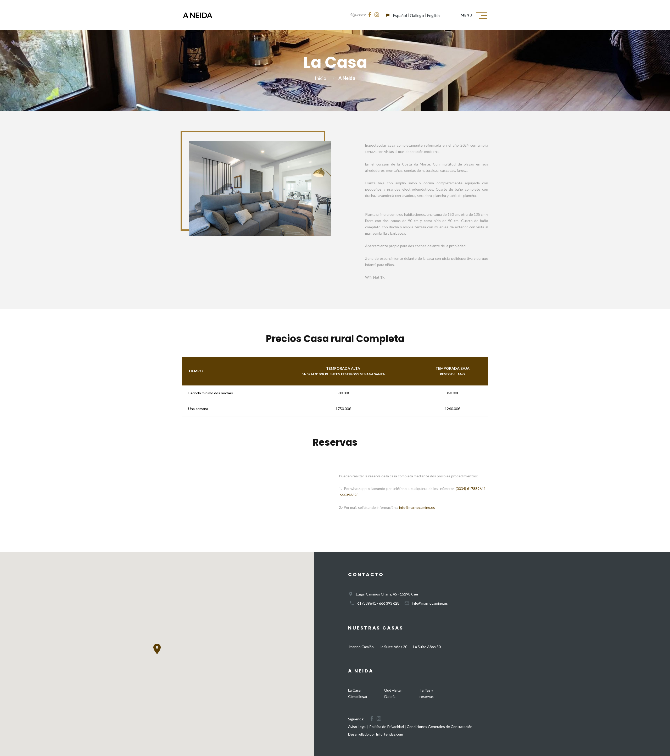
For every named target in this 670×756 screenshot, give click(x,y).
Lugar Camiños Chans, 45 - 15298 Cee (387, 594)
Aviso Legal (357, 726)
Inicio (320, 78)
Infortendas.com (389, 734)
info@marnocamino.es (417, 507)
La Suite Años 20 (393, 646)
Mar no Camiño (361, 646)
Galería (389, 696)
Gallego (417, 15)
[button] (157, 649)
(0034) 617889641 (471, 488)
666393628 (349, 495)
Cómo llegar (357, 696)
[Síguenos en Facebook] (369, 15)
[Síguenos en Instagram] (377, 15)
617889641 (366, 603)
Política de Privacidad (386, 726)
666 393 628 (389, 603)
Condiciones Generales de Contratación (439, 726)
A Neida (346, 78)
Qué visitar (393, 690)
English (433, 15)
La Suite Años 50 (427, 646)
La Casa (354, 690)
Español (400, 15)
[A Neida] (214, 15)
